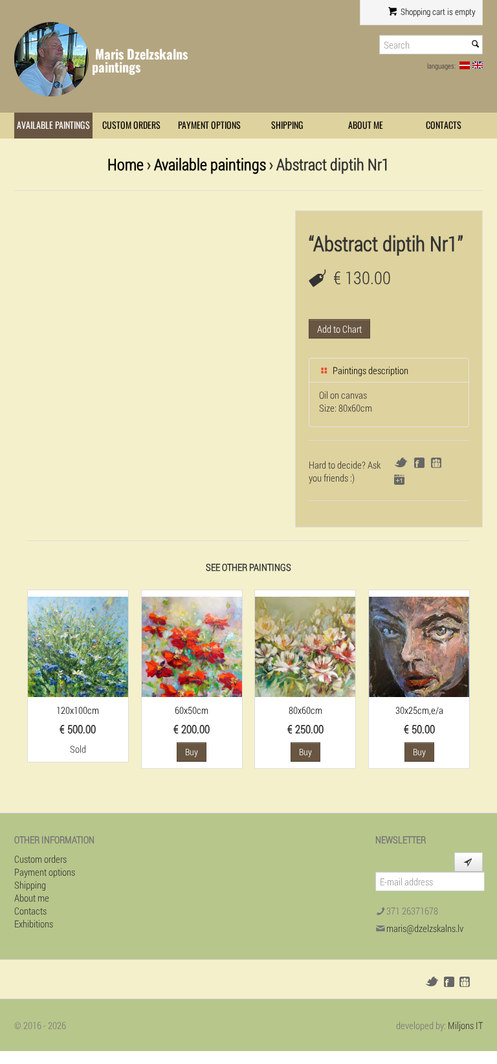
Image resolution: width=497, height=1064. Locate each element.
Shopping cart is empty (437, 11)
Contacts (443, 125)
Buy (191, 752)
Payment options (209, 125)
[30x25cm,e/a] (419, 645)
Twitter (401, 462)
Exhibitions (33, 923)
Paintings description (369, 370)
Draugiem (436, 463)
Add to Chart (339, 328)
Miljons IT (465, 1025)
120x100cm (77, 710)
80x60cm (305, 710)
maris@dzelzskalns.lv (424, 928)
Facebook (419, 463)
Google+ (399, 479)
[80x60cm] (305, 645)
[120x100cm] (78, 645)
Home (125, 164)
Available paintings (53, 125)
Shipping (287, 125)
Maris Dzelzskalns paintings (140, 60)
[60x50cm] (192, 645)
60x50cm (191, 710)
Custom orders (131, 125)
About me (365, 125)
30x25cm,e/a (419, 710)
